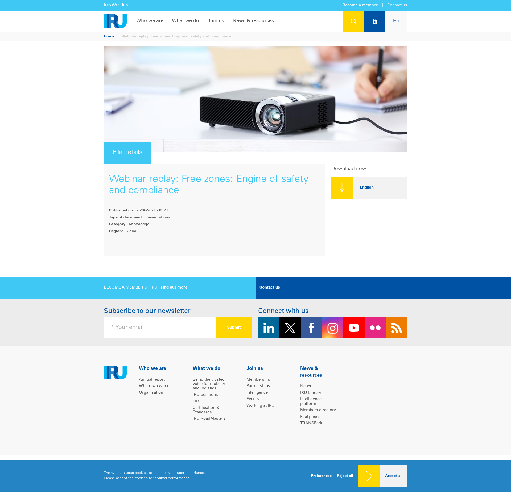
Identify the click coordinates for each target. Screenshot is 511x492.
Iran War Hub (116, 5)
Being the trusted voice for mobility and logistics (209, 384)
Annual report (152, 380)
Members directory (318, 410)
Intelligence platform (311, 401)
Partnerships (258, 386)
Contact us (397, 5)
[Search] (353, 21)
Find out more (174, 288)
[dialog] (255, 476)
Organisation (151, 393)
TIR (196, 402)
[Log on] (374, 21)
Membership (258, 380)
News (305, 386)
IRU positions (205, 395)
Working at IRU (260, 406)
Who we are (149, 21)
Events (252, 399)
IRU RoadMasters (209, 419)
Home (109, 37)
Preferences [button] (321, 476)
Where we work (153, 386)
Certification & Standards (206, 410)
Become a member (360, 5)
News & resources (253, 21)
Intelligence (257, 393)
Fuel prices (310, 417)
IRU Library (310, 393)
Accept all (394, 476)
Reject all (345, 476)
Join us (216, 21)
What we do (185, 21)
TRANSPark (311, 423)
